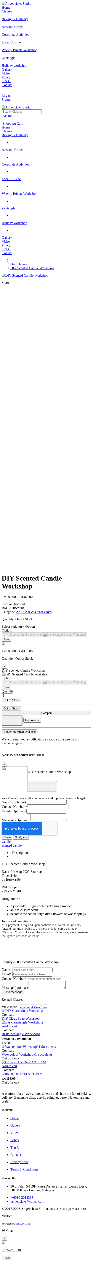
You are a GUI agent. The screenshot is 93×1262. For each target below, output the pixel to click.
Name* (7, 969)
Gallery (7, 69)
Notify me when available (19, 731)
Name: (14, 802)
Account (8, 116)
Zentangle (8, 208)
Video (6, 73)
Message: (15, 820)
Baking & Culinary (15, 135)
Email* (6, 974)
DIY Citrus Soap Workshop (21, 1018)
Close (7, 837)
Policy (6, 77)
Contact (7, 85)
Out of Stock (11, 700)
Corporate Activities (15, 164)
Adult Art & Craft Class (33, 1007)
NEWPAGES (23, 1223)
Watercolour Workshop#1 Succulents (27, 1054)
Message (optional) (15, 987)
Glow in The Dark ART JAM (22, 1074)
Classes (7, 11)
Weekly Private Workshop (19, 193)
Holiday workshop (14, 223)
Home (6, 7)
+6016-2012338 (21, 1197)
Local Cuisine (11, 179)
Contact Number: (15, 806)
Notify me (21, 837)
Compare (46, 713)
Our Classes (18, 264)
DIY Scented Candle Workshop (32, 268)
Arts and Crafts (12, 150)
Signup (6, 99)
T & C (6, 81)
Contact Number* (14, 978)
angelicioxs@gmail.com (27, 1201)
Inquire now (32, 720)
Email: (14, 811)
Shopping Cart (12, 123)
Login (6, 96)
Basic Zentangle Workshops (21, 1034)
